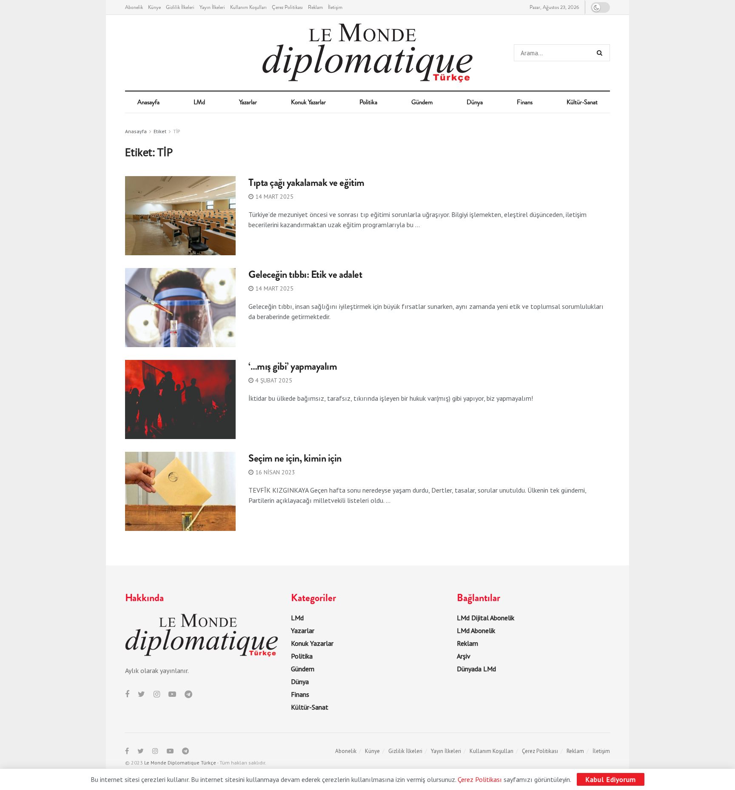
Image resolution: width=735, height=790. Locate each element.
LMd (199, 102)
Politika (368, 102)
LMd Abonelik (476, 630)
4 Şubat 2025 (273, 380)
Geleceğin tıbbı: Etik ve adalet (305, 274)
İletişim (335, 7)
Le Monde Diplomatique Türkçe (180, 762)
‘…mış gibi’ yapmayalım (292, 366)
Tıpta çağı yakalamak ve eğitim (306, 182)
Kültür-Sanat (582, 102)
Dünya (475, 102)
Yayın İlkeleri (212, 7)
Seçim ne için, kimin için (295, 458)
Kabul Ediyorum (610, 779)
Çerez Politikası (287, 7)
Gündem (422, 102)
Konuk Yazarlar (308, 102)
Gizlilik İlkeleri (180, 7)
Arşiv (463, 656)
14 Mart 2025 (273, 196)
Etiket (160, 131)
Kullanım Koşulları (248, 7)
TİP (176, 131)
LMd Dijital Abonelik (485, 617)
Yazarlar (248, 102)
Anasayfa (148, 102)
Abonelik (134, 7)
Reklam (315, 7)
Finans (525, 102)
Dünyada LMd (476, 669)
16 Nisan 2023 (274, 472)
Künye (154, 7)
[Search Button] (601, 52)
